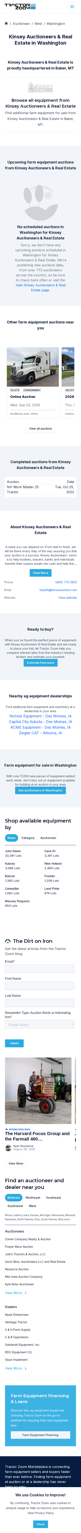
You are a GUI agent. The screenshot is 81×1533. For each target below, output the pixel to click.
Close (41, 1524)
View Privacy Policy (40, 1513)
